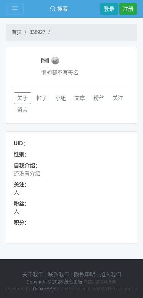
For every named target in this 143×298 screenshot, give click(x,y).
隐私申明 (84, 274)
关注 (117, 98)
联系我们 (58, 274)
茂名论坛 (73, 282)
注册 (128, 9)
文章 (79, 98)
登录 (109, 9)
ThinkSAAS (44, 289)
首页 (17, 32)
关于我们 (32, 274)
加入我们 (110, 274)
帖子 (41, 98)
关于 (22, 98)
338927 (37, 32)
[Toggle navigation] (15, 9)
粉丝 (98, 98)
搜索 (62, 9)
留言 (22, 110)
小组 (60, 98)
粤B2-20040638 (100, 282)
